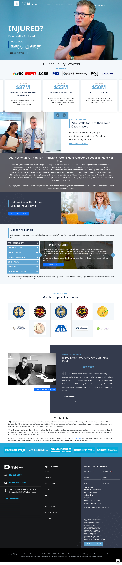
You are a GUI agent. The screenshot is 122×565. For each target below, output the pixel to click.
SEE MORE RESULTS (77, 144)
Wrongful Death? (91, 492)
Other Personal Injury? (93, 503)
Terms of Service (51, 513)
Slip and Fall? (89, 495)
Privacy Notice (50, 507)
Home (47, 471)
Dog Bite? (88, 498)
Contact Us (78, 4)
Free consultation (17, 53)
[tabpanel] (88, 383)
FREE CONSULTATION (18, 214)
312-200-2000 (76, 438)
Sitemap (48, 518)
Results (70, 4)
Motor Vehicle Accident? (93, 490)
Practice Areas (60, 4)
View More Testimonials (45, 389)
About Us (50, 4)
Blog (85, 4)
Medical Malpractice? (92, 501)
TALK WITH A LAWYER (93, 544)
